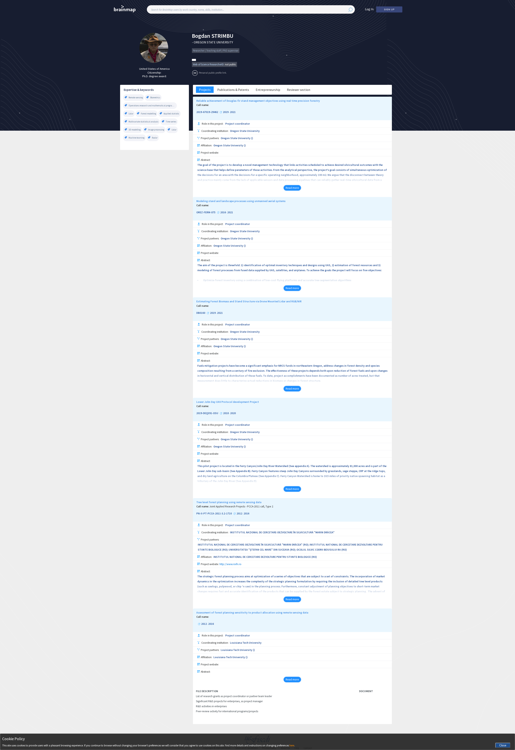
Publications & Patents (233, 90)
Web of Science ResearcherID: (209, 64)
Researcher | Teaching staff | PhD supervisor (215, 50)
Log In (369, 9)
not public (230, 64)
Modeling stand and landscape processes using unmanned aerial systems (240, 201)
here (291, 745)
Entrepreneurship (268, 90)
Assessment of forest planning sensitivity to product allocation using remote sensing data (252, 612)
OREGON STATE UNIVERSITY (213, 42)
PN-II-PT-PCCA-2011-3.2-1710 (214, 513)
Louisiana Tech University (246, 642)
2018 (226, 413)
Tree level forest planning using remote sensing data (228, 502)
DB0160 (200, 313)
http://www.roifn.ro (230, 564)
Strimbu (222, 36)
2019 (226, 112)
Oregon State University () (237, 138)
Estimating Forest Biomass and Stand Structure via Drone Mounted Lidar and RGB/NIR (249, 301)
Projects (205, 90)
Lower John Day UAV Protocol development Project (227, 402)
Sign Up (389, 9)
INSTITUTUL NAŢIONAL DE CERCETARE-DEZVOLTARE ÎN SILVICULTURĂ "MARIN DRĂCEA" (282, 532)
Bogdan (201, 36)
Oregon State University (245, 131)
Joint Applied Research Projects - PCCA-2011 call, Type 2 (241, 506)
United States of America (154, 69)
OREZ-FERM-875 (205, 212)
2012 (239, 513)
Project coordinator (237, 123)
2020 (233, 413)
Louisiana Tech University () (238, 650)
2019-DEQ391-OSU (207, 413)
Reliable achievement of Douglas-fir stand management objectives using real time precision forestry (258, 101)
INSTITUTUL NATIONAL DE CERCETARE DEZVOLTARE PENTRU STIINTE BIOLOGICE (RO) (265, 557)
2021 (233, 112)
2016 (223, 212)
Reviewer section (298, 90)
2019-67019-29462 (207, 112)
